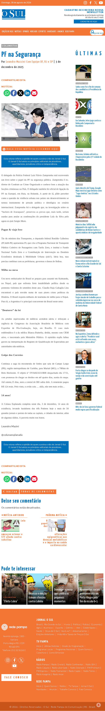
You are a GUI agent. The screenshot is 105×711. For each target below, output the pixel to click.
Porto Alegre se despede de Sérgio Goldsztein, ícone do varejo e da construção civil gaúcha (87, 374)
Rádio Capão (75, 671)
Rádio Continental (74, 664)
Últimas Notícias (51, 646)
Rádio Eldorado (77, 667)
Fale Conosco (16, 677)
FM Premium (93, 667)
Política (76, 624)
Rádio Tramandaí (58, 671)
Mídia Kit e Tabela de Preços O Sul (73, 634)
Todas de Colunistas (38, 492)
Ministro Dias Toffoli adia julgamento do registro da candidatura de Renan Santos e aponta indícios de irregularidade (89, 228)
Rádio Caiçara (42, 667)
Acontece (48, 627)
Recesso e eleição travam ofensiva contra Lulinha (38, 597)
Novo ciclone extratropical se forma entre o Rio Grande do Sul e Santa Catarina (88, 264)
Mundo (67, 624)
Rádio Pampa (42, 664)
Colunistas (9, 45)
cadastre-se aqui (88, 21)
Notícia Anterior (14, 515)
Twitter (96, 3)
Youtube (101, 3)
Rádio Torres (89, 671)
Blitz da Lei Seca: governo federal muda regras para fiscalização (89, 408)
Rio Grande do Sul (52, 624)
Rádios (62, 686)
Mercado (33, 31)
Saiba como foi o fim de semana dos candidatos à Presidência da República (88, 90)
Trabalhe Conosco (67, 689)
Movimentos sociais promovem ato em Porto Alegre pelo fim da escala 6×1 (90, 595)
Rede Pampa (69, 31)
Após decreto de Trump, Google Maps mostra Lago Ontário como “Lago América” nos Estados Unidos (89, 192)
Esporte (59, 627)
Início (38, 646)
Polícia (86, 624)
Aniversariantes (80, 631)
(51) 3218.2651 (18, 650)
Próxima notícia (55, 515)
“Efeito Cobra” (10, 601)
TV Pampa (73, 686)
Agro (38, 627)
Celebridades (89, 627)
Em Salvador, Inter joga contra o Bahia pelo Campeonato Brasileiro (88, 123)
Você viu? (65, 631)
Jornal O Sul (13, 15)
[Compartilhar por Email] (34, 93)
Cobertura (41, 652)
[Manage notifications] (98, 705)
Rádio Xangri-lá (43, 674)
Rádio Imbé (58, 674)
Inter (78, 627)
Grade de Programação (73, 646)
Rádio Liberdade (59, 667)
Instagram (85, 3)
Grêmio (69, 627)
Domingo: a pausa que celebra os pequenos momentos (63, 595)
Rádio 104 (90, 664)
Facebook (90, 3)
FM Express (42, 671)
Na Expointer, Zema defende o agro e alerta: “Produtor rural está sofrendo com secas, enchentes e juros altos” (87, 338)
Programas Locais (44, 649)
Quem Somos (84, 649)
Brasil (39, 624)
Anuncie (60, 31)
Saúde (39, 631)
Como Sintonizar (56, 652)
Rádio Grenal (57, 664)
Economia (96, 624)
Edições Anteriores (45, 634)
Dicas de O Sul (52, 631)
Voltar (11, 492)
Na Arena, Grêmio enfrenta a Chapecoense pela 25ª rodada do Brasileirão (89, 157)
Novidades (41, 689)
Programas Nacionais (65, 649)
